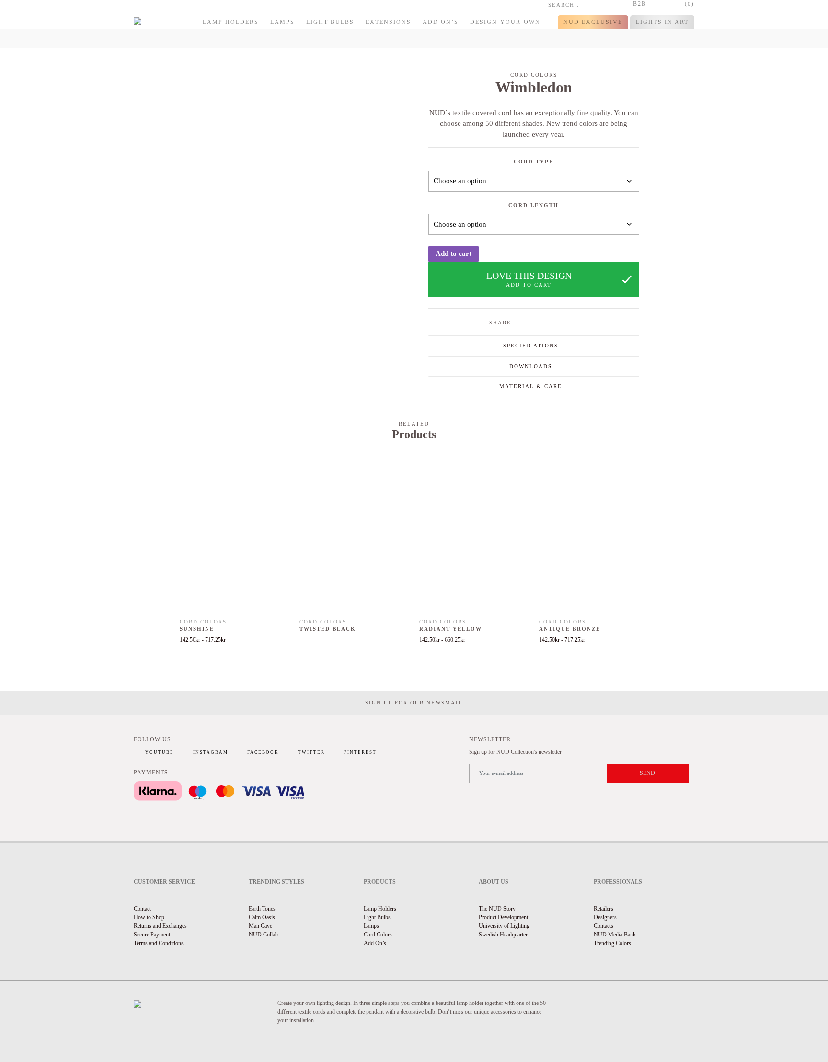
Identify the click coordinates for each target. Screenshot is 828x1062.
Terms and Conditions (159, 943)
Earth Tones (262, 908)
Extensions (388, 22)
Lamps (282, 22)
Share (500, 322)
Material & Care (530, 386)
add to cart (529, 285)
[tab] (533, 345)
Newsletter (490, 739)
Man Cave (260, 926)
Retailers (603, 908)
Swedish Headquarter (503, 934)
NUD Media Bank (615, 934)
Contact (142, 908)
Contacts (603, 926)
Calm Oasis (262, 917)
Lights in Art (662, 22)
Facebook (263, 752)
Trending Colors (612, 943)
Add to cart (454, 253)
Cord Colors (378, 934)
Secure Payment (152, 934)
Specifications (530, 345)
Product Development (503, 917)
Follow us (152, 739)
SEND (647, 773)
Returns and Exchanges (160, 926)
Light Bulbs (330, 22)
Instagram (210, 752)
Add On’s (441, 22)
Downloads (530, 366)
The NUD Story (497, 908)
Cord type (533, 161)
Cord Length (533, 205)
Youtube (159, 752)
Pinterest (360, 752)
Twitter (311, 752)
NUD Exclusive (593, 22)
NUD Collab (263, 934)
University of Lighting (504, 926)
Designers (605, 917)
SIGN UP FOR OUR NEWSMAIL (414, 702)
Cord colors (533, 75)
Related (414, 424)
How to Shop (149, 917)
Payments (151, 772)
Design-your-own (505, 22)
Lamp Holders (231, 22)
